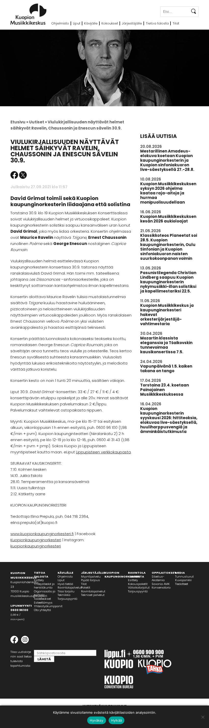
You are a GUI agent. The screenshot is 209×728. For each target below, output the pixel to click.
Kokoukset (109, 23)
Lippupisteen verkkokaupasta (103, 452)
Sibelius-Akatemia (158, 578)
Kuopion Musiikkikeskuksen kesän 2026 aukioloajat (168, 219)
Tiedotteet (181, 584)
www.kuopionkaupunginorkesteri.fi (42, 533)
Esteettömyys (43, 603)
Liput (76, 23)
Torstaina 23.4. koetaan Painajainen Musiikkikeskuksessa (164, 389)
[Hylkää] (202, 717)
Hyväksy (96, 720)
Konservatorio (161, 587)
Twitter (23, 175)
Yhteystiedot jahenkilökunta (44, 586)
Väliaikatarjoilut (139, 587)
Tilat (176, 23)
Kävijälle (91, 23)
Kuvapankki (183, 580)
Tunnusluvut (184, 576)
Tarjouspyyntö (67, 599)
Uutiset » (38, 122)
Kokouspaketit (138, 584)
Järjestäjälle (132, 23)
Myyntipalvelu (91, 576)
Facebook (14, 175)
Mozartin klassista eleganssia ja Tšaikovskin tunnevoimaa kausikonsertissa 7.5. (166, 345)
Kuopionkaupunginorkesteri (35, 540)
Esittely (39, 580)
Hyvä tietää (65, 584)
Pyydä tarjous (90, 580)
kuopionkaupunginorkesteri (35, 546)
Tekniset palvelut (92, 595)
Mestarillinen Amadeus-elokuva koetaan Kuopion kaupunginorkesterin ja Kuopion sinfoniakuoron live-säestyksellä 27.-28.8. (167, 160)
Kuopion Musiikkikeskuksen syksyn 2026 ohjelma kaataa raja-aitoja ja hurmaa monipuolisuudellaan (168, 193)
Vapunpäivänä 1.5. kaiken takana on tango (166, 368)
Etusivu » (19, 122)
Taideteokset (42, 599)
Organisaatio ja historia (44, 593)
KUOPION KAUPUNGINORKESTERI (122, 575)
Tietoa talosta (157, 23)
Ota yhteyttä (42, 610)
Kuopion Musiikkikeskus (28, 14)
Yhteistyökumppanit (48, 606)
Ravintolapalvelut (70, 587)
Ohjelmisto (60, 23)
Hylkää (116, 720)
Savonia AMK (161, 584)
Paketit (85, 587)
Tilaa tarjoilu (66, 591)
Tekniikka (64, 595)
